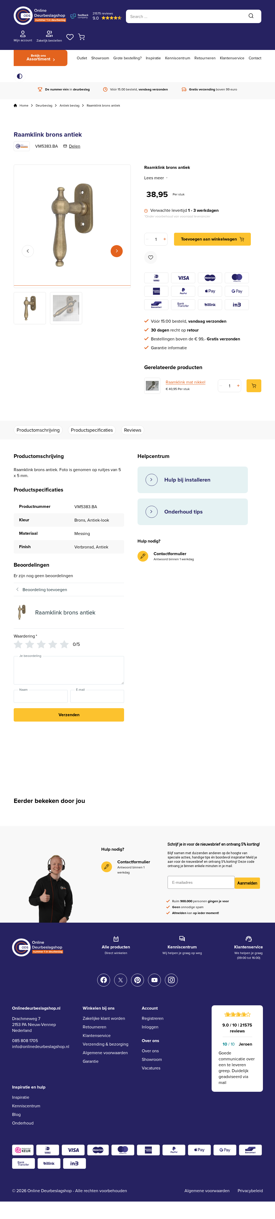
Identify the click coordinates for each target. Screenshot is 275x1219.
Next (117, 251)
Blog (16, 1114)
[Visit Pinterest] (137, 980)
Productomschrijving (38, 430)
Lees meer (154, 178)
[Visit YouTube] (154, 980)
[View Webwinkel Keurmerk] (23, 1150)
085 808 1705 (25, 1040)
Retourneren (205, 58)
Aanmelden (247, 883)
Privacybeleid (250, 1190)
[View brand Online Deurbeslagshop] (22, 146)
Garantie (91, 1061)
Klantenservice (232, 58)
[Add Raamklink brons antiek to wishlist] (150, 257)
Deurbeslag (44, 105)
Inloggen (150, 1027)
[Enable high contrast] (20, 76)
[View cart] (81, 37)
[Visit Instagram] (171, 980)
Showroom (100, 58)
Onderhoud (23, 1123)
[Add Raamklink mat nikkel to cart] (254, 385)
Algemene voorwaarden (105, 1053)
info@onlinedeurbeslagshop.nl (40, 1046)
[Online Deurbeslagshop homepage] (40, 23)
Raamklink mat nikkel (185, 382)
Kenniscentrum (177, 58)
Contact (255, 58)
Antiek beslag (69, 105)
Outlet (82, 58)
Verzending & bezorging (105, 1044)
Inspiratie (153, 58)
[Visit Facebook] (103, 980)
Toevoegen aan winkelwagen (209, 239)
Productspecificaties (92, 430)
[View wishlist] (70, 37)
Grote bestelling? (127, 58)
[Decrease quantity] (147, 239)
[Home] (15, 105)
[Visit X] (120, 980)
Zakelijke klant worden (104, 1018)
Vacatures (151, 1068)
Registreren (153, 1018)
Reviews (132, 430)
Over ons (150, 1051)
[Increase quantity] (164, 239)
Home (24, 105)
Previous (28, 251)
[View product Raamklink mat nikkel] (152, 386)
